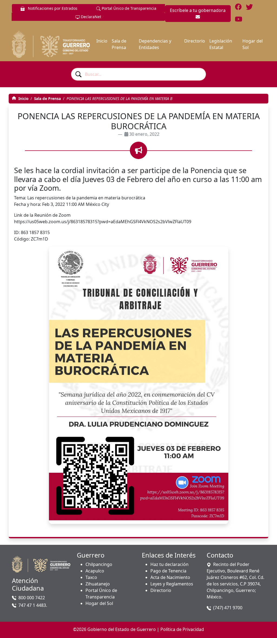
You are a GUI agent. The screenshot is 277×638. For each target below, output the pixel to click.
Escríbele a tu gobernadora (198, 10)
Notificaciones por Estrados (52, 8)
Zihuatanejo (97, 584)
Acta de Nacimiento (170, 577)
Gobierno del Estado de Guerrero (121, 629)
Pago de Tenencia (168, 571)
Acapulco (94, 571)
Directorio (194, 41)
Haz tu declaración (169, 564)
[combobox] (138, 74)
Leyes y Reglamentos (171, 584)
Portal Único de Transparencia (128, 8)
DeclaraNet (90, 16)
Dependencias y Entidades (155, 44)
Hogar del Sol (252, 44)
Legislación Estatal (220, 44)
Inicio (101, 41)
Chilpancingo (98, 564)
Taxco (91, 577)
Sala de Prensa (119, 44)
